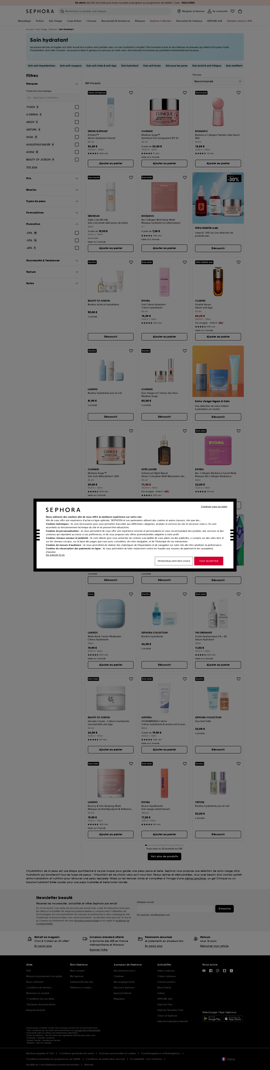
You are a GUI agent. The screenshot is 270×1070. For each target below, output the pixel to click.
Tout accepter (208, 561)
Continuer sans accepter (214, 506)
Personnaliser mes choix (174, 561)
